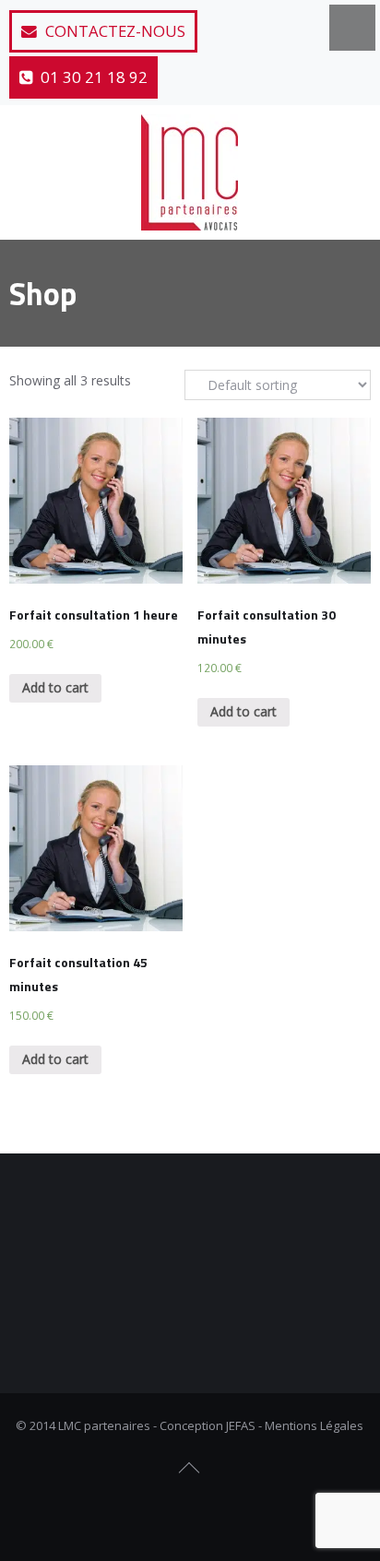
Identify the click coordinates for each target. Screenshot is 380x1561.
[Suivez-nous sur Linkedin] (222, 1514)
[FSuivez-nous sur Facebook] (157, 1514)
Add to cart (55, 687)
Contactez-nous (113, 30)
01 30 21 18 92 (92, 77)
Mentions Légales (314, 1425)
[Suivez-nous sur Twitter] (190, 1514)
